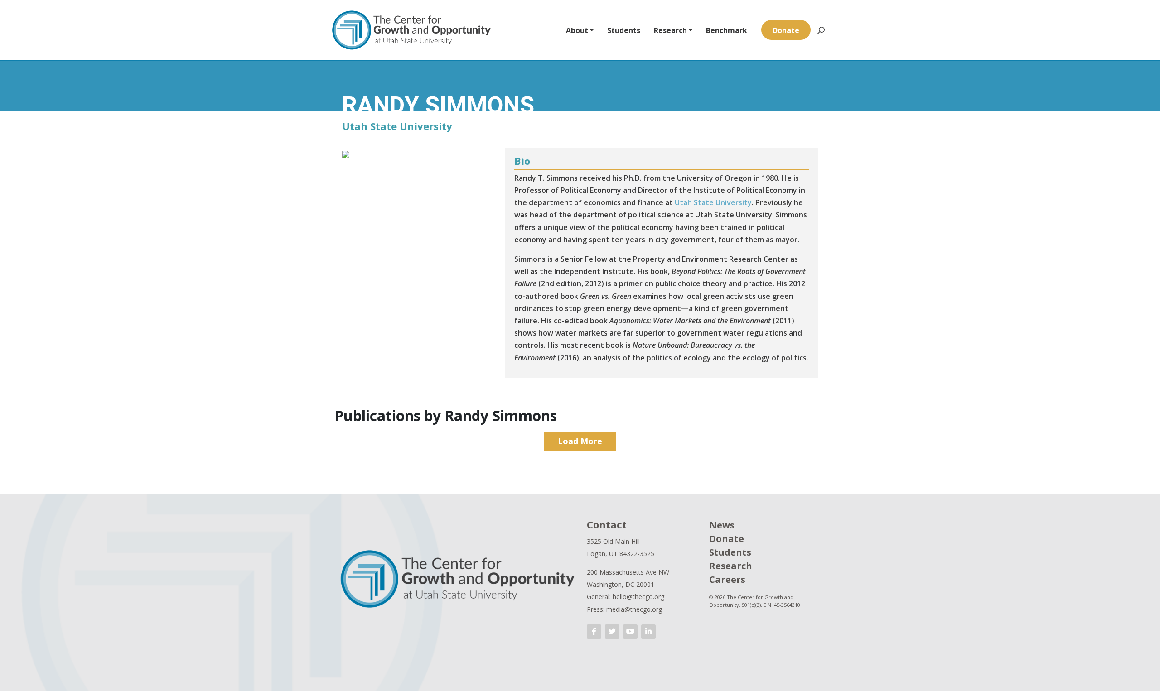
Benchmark (726, 30)
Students (623, 30)
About (577, 30)
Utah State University (713, 202)
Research (670, 30)
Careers (727, 579)
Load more (580, 441)
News (722, 525)
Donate (786, 30)
